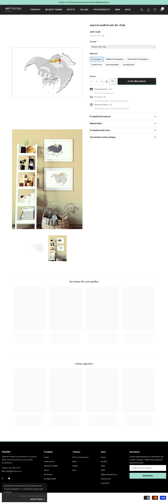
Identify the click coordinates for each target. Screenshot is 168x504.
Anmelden (148, 475)
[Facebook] (2, 478)
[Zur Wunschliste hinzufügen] (113, 81)
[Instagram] (9, 478)
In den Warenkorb (137, 81)
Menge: (93, 76)
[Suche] (142, 9)
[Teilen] (107, 82)
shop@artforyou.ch (14, 471)
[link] (29, 337)
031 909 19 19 (14, 468)
